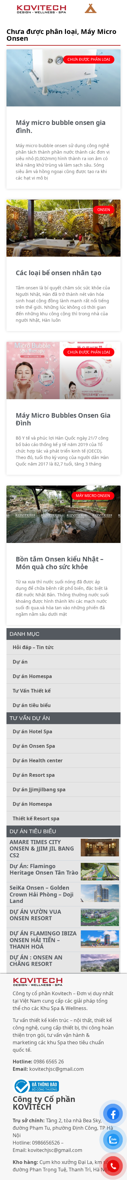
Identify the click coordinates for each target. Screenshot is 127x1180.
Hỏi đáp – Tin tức (33, 647)
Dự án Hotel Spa (32, 731)
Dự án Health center (38, 760)
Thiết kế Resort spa (36, 818)
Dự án (20, 661)
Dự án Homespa (32, 676)
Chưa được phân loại (41, 31)
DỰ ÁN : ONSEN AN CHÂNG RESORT (36, 961)
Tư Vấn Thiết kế (32, 690)
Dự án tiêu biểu (32, 705)
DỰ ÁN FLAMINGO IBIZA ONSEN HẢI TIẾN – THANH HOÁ (43, 940)
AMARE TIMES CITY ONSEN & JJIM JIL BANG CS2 (42, 848)
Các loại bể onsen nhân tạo (58, 272)
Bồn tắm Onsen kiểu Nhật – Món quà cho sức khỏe (60, 563)
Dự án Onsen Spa (34, 746)
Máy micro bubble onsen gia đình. (61, 126)
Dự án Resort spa (34, 775)
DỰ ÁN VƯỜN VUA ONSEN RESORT (35, 915)
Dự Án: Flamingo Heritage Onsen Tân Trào (44, 869)
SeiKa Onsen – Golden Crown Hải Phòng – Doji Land (41, 894)
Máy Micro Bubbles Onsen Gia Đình (63, 419)
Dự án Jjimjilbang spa (39, 789)
